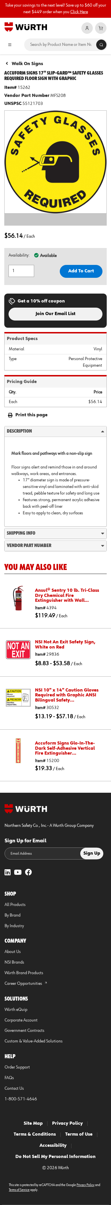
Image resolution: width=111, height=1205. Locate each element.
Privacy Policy (67, 1123)
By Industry (14, 926)
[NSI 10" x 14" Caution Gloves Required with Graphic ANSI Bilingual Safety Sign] (18, 697)
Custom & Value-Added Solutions (34, 1041)
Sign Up (91, 853)
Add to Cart (81, 271)
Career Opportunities (24, 983)
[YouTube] (18, 873)
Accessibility (53, 1145)
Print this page (31, 415)
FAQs (9, 1078)
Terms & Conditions (35, 1134)
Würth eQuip (16, 1009)
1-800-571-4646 (21, 1099)
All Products (15, 905)
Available (48, 255)
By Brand (12, 915)
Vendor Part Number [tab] (29, 545)
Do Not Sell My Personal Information (55, 1157)
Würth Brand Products (24, 973)
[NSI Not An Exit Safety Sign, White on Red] (18, 649)
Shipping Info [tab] (21, 533)
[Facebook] (28, 873)
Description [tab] (19, 431)
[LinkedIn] (8, 873)
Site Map (33, 1123)
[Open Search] (101, 45)
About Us (13, 952)
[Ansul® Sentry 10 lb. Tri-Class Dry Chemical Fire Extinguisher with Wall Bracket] (18, 598)
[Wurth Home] (26, 26)
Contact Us (14, 1088)
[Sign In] (87, 28)
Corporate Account (21, 1020)
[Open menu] (10, 44)
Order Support (17, 1067)
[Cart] (100, 28)
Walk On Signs (27, 64)
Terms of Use (78, 1134)
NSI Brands (14, 962)
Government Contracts (24, 1030)
